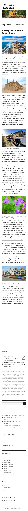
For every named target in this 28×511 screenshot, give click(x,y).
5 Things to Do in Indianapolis (12, 425)
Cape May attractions (19, 372)
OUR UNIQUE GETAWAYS (9, 504)
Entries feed (7, 487)
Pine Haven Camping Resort (16, 68)
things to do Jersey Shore (7, 388)
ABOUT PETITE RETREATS (9, 500)
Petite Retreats (7, 369)
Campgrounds (7, 457)
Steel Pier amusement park (17, 387)
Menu (23, 5)
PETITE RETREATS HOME (9, 497)
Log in (5, 485)
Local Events (7, 460)
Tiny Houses (7, 468)
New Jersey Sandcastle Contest (9, 384)
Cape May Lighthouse (17, 374)
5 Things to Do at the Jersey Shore (12, 32)
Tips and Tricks (8, 470)
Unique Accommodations (10, 474)
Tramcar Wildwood (18, 388)
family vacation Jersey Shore (8, 378)
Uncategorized (7, 472)
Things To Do (21, 369)
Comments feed (8, 489)
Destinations (7, 458)
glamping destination (17, 364)
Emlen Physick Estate (18, 377)
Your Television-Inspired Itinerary (13, 427)
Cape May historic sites (7, 374)
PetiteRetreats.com (9, 366)
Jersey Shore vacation (12, 381)
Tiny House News (8, 464)
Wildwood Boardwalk (10, 394)
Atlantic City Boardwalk (7, 371)
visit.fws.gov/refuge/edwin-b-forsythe (12, 240)
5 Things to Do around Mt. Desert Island (14, 415)
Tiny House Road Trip (9, 466)
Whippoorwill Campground (10, 392)
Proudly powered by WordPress (17, 508)
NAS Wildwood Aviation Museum (17, 382)
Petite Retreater (5, 508)
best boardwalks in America (19, 371)
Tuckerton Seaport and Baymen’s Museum (11, 390)
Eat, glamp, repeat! (19, 362)
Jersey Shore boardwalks (10, 380)
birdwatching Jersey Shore (8, 372)
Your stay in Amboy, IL (10, 355)
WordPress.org (7, 491)
